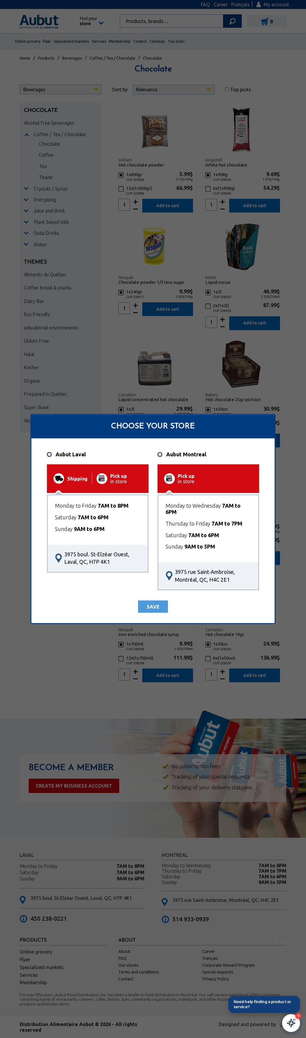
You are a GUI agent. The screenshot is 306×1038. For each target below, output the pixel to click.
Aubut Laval (71, 454)
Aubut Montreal (186, 454)
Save (153, 606)
